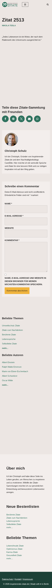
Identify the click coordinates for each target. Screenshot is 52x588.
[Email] (29, 119)
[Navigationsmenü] (25, 4)
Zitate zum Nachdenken (12, 330)
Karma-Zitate (12, 552)
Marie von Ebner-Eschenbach (15, 371)
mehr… (9, 527)
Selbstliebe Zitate (9, 343)
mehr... (5, 348)
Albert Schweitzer (9, 376)
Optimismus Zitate (14, 549)
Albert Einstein (8, 362)
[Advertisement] (26, 71)
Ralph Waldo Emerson (11, 367)
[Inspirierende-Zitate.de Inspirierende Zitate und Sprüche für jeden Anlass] (10, 4)
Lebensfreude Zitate (15, 546)
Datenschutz (7, 579)
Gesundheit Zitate (14, 555)
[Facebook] (5, 119)
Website (9, 228)
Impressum (28, 579)
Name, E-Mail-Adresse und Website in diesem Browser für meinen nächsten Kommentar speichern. (25, 281)
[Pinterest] (13, 119)
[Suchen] (48, 4)
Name (8, 204)
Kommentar (12, 240)
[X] (21, 119)
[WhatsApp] (37, 119)
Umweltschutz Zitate (11, 325)
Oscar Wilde (7, 380)
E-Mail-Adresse (14, 216)
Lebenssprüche (8, 339)
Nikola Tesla (9, 26)
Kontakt (18, 579)
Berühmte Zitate (9, 334)
